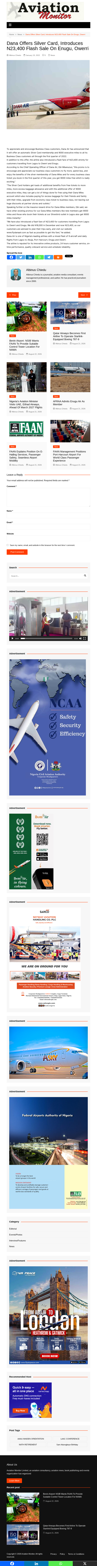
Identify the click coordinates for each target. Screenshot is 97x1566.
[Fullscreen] (84, 638)
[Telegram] (48, 257)
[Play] (12, 638)
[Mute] (80, 638)
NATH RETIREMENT (28, 1445)
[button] (48, 619)
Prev (14, 295)
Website (10, 534)
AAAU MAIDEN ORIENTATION (31, 1439)
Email (10, 522)
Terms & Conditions (76, 1554)
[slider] (46, 638)
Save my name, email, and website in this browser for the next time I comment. (42, 545)
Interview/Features (17, 1241)
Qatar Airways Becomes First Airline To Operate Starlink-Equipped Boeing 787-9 (69, 336)
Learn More (14, 1481)
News (53, 55)
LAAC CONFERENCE (70, 1439)
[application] (48, 619)
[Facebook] (11, 257)
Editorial (13, 1229)
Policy (62, 1554)
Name (10, 511)
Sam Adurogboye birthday (67, 1445)
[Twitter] (20, 257)
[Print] (58, 257)
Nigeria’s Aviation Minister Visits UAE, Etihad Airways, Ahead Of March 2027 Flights (25, 404)
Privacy (53, 1554)
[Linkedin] (30, 257)
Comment (12, 486)
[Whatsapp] (39, 257)
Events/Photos (15, 1235)
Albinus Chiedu (15, 55)
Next (83, 295)
